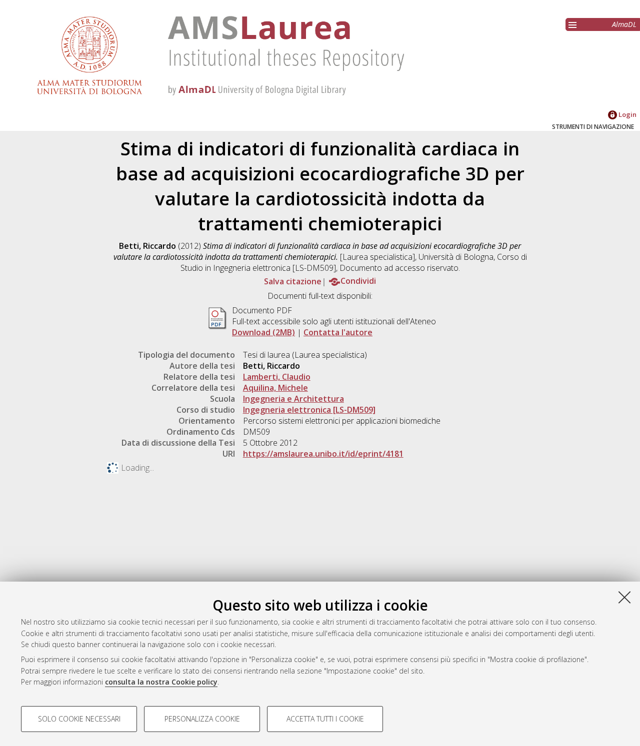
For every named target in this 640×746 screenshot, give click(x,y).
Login (626, 114)
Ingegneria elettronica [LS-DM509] (309, 409)
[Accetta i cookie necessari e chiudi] (624, 597)
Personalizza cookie (202, 719)
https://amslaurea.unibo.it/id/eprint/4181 (323, 453)
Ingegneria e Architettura (293, 398)
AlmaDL (624, 24)
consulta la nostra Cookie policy (161, 682)
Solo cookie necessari (79, 719)
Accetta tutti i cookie (325, 719)
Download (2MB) (263, 332)
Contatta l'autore (338, 332)
